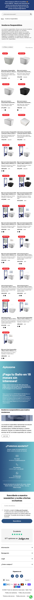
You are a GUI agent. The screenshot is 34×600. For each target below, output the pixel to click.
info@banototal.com (20, 460)
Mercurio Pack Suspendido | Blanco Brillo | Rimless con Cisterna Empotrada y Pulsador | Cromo (24, 318)
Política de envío (20, 596)
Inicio (2, 18)
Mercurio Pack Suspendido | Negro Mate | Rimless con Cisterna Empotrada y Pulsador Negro (8, 193)
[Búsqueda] (31, 14)
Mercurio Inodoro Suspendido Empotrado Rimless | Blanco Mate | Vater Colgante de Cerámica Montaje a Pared (8, 102)
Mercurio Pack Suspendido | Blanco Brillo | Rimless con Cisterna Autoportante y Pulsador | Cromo (24, 223)
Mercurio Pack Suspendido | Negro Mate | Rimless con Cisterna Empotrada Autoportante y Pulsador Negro (24, 193)
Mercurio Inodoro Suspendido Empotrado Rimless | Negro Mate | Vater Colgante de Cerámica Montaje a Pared (24, 102)
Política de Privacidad (21, 510)
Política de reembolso (11, 592)
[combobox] (17, 14)
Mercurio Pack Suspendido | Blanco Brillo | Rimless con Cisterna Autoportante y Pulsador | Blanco (9, 254)
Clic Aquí (18, 477)
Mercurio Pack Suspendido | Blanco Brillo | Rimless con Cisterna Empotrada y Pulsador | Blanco (9, 350)
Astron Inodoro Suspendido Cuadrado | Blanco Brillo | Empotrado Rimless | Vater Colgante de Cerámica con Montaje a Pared (9, 132)
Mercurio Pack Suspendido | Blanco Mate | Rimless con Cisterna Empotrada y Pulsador (24, 163)
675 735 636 (20, 469)
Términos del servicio (9, 596)
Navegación (5, 553)
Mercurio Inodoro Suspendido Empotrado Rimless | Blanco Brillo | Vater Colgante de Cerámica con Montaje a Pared (24, 71)
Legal (3, 559)
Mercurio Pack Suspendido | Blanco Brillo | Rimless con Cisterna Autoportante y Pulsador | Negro (9, 223)
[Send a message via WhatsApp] (31, 597)
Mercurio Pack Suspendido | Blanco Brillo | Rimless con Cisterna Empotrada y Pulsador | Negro (9, 163)
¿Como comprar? (6, 564)
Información (5, 547)
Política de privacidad (24, 592)
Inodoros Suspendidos (11, 18)
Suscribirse (17, 521)
